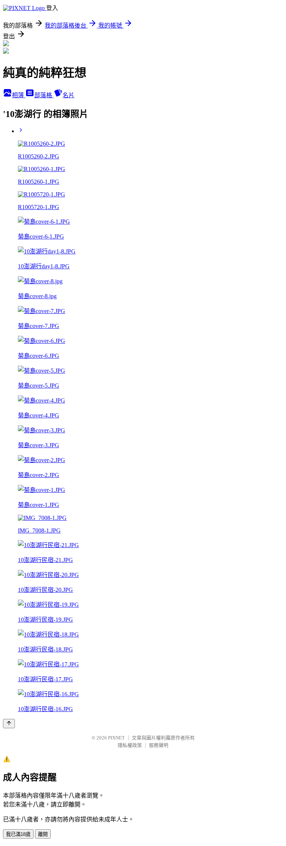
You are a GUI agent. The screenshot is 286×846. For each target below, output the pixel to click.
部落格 (44, 95)
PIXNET (116, 738)
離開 (43, 834)
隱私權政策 (130, 745)
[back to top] (9, 723)
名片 (68, 95)
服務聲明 (158, 745)
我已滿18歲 (18, 834)
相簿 (18, 95)
